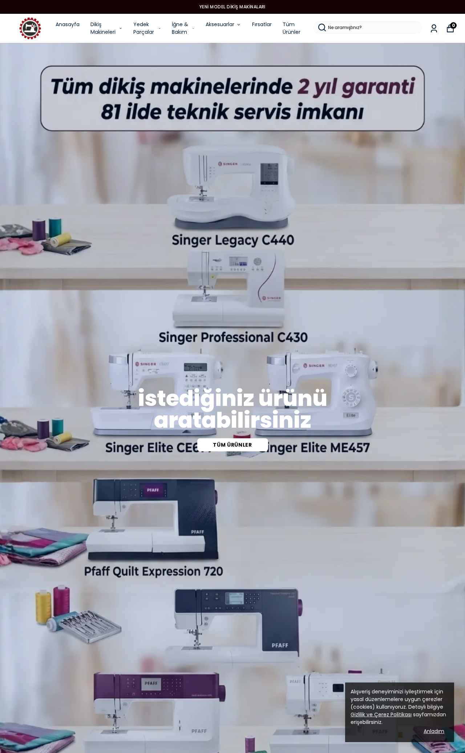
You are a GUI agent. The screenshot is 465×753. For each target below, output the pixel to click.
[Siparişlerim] (433, 28)
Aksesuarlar (220, 24)
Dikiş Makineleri (103, 28)
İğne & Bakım (180, 28)
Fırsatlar (262, 24)
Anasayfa (68, 24)
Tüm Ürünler (291, 28)
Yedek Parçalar (143, 28)
